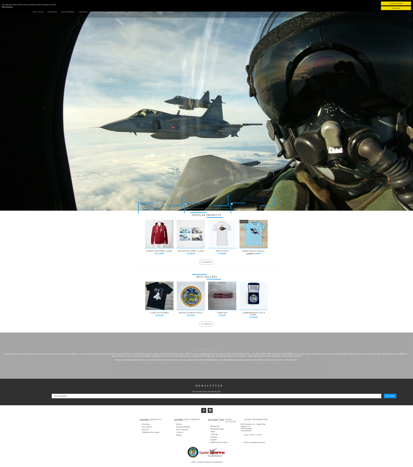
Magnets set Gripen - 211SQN (191, 251)
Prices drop (146, 424)
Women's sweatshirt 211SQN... (159, 251)
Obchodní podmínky (183, 427)
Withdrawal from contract (150, 432)
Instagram (210, 410)
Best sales (145, 429)
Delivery (179, 424)
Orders (212, 431)
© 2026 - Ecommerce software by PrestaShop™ (206, 462)
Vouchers (213, 440)
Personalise (396, 8)
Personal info (214, 426)
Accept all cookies (396, 3)
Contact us (179, 432)
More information (7, 7)
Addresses (213, 437)
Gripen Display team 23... (253, 251)
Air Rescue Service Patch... (190, 313)
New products (147, 427)
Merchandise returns (217, 429)
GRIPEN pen (222, 313)
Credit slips (214, 434)
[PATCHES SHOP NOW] (160, 204)
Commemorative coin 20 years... (253, 314)
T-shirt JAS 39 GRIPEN (159, 313)
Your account (230, 420)
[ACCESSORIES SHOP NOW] (252, 204)
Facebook (203, 410)
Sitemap (179, 435)
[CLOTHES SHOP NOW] (206, 204)
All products (206, 262)
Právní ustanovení (182, 429)
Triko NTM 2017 (222, 251)
